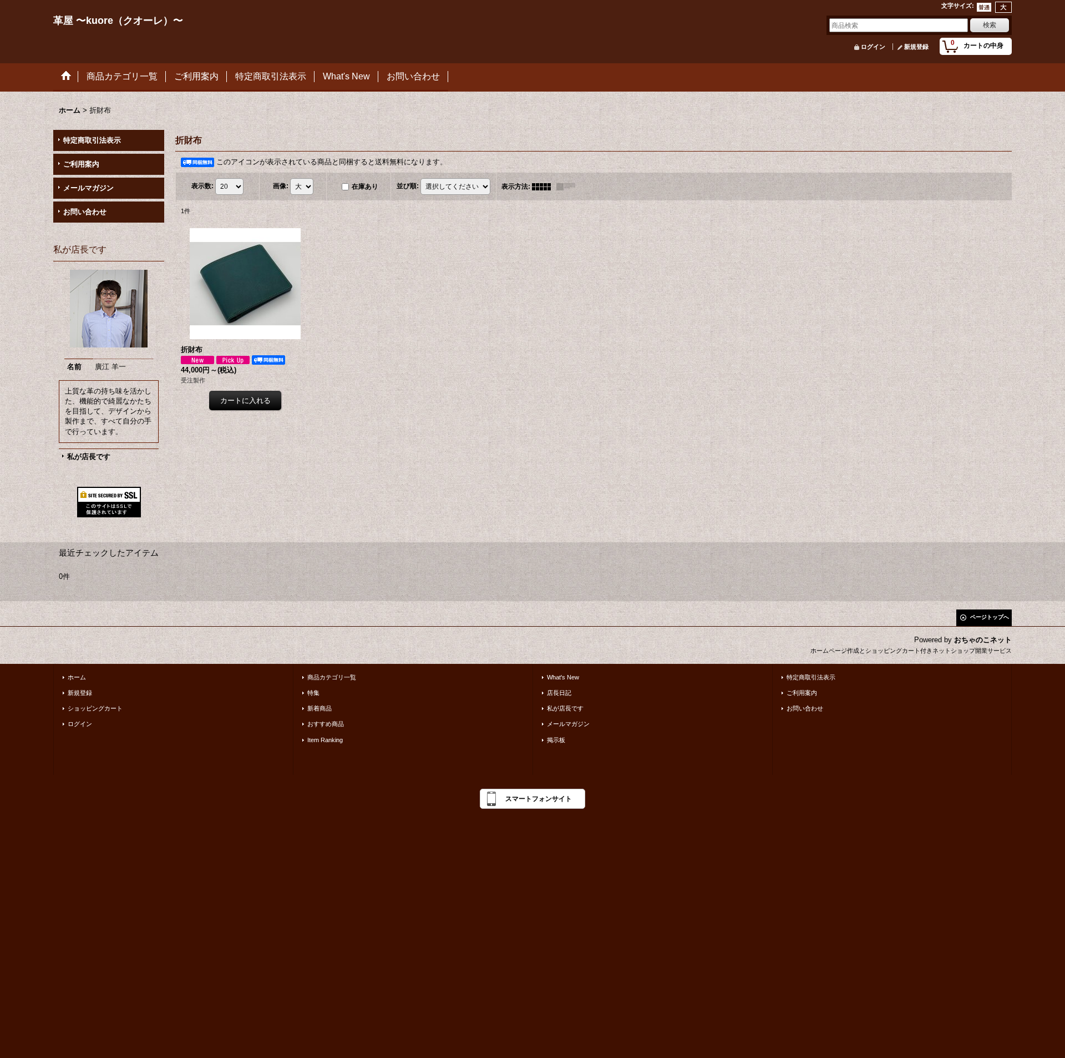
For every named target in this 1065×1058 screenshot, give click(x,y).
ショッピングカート (95, 708)
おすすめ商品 (325, 724)
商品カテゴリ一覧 (331, 677)
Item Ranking (325, 740)
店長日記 (559, 692)
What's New (563, 677)
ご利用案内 (81, 164)
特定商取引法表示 (92, 140)
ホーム (77, 677)
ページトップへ (989, 617)
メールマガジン (88, 188)
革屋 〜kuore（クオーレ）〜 (118, 20)
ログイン (873, 46)
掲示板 (556, 740)
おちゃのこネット (983, 640)
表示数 (202, 186)
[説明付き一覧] (568, 186)
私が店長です (88, 456)
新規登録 (916, 46)
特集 (313, 692)
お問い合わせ (84, 212)
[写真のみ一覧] (544, 186)
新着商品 (319, 708)
